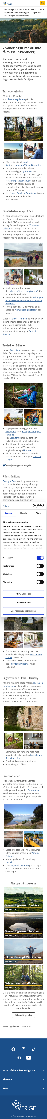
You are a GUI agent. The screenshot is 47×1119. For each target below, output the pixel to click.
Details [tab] (23, 513)
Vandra (40, 9)
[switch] (40, 566)
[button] (23, 27)
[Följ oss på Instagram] (23, 1049)
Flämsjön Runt (10, 481)
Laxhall (8, 862)
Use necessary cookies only (23, 611)
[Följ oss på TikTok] (33, 1049)
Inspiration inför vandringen (16, 12)
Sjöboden (27, 171)
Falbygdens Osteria (19, 663)
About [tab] (38, 513)
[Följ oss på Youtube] (28, 1057)
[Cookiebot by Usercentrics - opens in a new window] (33, 506)
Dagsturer (36, 12)
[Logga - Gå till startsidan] (12, 3)
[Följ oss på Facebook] (13, 1049)
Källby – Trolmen (19, 318)
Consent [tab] (8, 513)
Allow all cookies (23, 594)
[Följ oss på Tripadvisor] (19, 1057)
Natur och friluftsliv (25, 9)
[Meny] (42, 3)
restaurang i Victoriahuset (18, 180)
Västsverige (9, 9)
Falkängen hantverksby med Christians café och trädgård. (24, 300)
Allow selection (24, 602)
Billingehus (10, 431)
